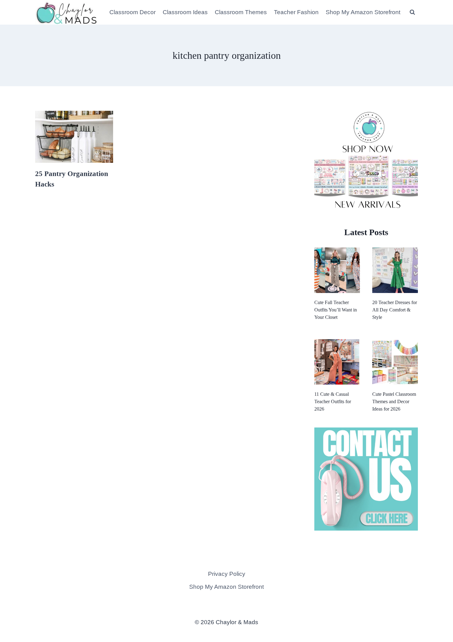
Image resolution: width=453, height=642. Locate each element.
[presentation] (74, 137)
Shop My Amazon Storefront (363, 12)
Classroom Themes (241, 12)
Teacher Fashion (296, 12)
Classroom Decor (132, 12)
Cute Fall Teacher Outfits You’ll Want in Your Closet (335, 310)
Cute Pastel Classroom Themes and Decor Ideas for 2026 (394, 401)
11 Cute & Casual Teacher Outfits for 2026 (332, 401)
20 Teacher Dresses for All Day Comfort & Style (394, 310)
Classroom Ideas (185, 12)
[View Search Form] (412, 12)
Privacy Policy (226, 574)
